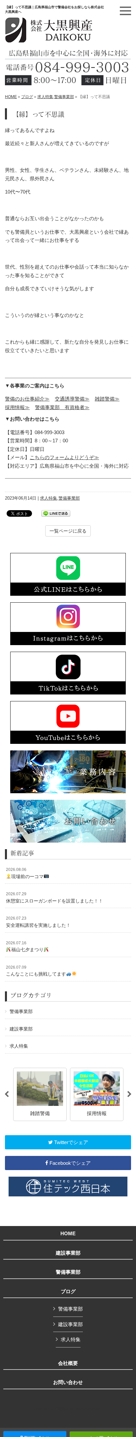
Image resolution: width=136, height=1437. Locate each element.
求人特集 (45, 96)
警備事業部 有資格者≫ (62, 407)
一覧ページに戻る (68, 531)
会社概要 (68, 1363)
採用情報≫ (17, 407)
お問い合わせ (68, 1382)
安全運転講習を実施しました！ (38, 922)
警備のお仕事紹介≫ (27, 399)
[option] (40, 1094)
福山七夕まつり (25, 947)
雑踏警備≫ (107, 399)
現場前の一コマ (25, 873)
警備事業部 (64, 96)
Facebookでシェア (69, 1163)
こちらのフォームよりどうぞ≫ (64, 457)
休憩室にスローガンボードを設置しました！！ (54, 897)
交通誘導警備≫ (72, 399)
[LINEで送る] (55, 513)
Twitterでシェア (70, 1142)
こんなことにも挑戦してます (36, 971)
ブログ (27, 96)
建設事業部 (21, 1029)
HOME (11, 96)
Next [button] (129, 1094)
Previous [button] (6, 1094)
